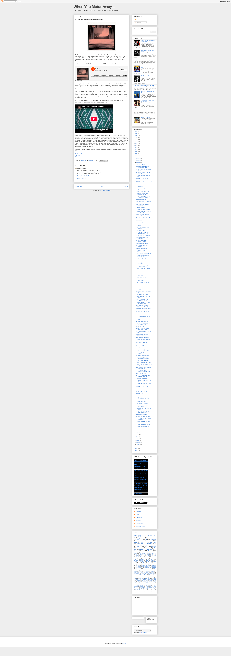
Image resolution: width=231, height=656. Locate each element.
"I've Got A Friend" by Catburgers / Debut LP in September (148, 76)
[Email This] (100, 161)
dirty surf (154, 584)
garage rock (146, 558)
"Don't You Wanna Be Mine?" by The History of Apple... (143, 312)
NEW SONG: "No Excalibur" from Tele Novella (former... (143, 324)
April (137, 438)
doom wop (142, 586)
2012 (136, 446)
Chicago (140, 564)
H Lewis (137, 514)
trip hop (154, 581)
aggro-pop (142, 587)
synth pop (139, 548)
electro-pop (150, 549)
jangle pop (150, 540)
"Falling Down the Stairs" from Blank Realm (142, 228)
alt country (138, 568)
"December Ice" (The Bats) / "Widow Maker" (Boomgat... (143, 358)
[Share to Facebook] (105, 161)
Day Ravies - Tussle (140, 164)
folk (143, 551)
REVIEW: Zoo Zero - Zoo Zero (143, 416)
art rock (142, 559)
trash (153, 589)
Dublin (147, 572)
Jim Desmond (139, 517)
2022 (136, 139)
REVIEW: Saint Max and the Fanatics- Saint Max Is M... (142, 241)
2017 (136, 149)
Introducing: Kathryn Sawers (142, 355)
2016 (136, 151)
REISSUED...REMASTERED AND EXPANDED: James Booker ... (143, 315)
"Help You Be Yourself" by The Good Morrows (142, 279)
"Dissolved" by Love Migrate (142, 294)
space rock (136, 574)
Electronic (150, 551)
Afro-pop (137, 582)
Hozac (147, 586)
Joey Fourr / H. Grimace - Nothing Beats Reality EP (143, 185)
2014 (136, 155)
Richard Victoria (139, 523)
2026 (136, 131)
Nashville (136, 555)
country (149, 562)
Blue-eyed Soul (143, 574)
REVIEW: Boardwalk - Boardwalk (143, 284)
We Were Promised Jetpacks (141, 589)
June (137, 434)
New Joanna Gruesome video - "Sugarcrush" (143, 238)
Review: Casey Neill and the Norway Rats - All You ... (142, 300)
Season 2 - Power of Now (146, 117)
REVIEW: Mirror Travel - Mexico (143, 268)
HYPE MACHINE (141, 460)
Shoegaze (149, 543)
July (137, 432)
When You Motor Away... (94, 7)
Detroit (137, 569)
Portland (149, 555)
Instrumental (146, 571)
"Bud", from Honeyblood (141, 391)
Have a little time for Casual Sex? (143, 253)
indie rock (152, 536)
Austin (137, 565)
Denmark (142, 561)
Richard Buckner (139, 585)
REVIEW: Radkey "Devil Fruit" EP (143, 426)
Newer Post (78, 186)
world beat (140, 578)
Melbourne (153, 539)
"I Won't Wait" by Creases (141, 389)
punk (144, 545)
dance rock (136, 572)
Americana (142, 552)
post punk (136, 545)
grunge (152, 569)
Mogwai (139, 581)
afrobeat (151, 580)
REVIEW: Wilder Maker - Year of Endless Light (143, 221)
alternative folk (152, 564)
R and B (142, 582)
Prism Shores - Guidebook (141, 485)
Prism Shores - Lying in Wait (141, 487)
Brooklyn (136, 560)
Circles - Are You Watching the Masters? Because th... (142, 329)
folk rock (141, 549)
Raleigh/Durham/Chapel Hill (148, 573)
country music (145, 577)
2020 (136, 143)
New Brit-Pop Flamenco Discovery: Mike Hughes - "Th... (144, 262)
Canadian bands (152, 574)
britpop (152, 571)
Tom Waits (154, 588)
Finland (135, 552)
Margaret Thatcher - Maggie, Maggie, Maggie (144, 59)
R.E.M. (147, 582)
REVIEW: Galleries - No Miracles (143, 235)
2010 (136, 450)
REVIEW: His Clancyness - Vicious (144, 362)
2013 (136, 157)
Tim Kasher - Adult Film (141, 373)
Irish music (148, 585)
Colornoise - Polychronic (141, 378)
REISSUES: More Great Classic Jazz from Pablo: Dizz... (143, 376)
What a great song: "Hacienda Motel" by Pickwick (142, 205)
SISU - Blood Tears (140, 230)
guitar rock (153, 542)
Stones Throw (145, 580)
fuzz (155, 555)
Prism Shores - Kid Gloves (141, 483)
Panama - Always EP (140, 207)
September (138, 429)
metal (135, 578)
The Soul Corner (139, 556)
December (138, 158)
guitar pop (142, 538)
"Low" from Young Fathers (142, 243)
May (137, 436)
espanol (150, 579)
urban (142, 588)
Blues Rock (150, 559)
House (140, 571)
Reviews (136, 551)
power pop (140, 543)
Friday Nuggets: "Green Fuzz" (143, 282)
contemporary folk (150, 587)
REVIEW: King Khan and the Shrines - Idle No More (142, 387)
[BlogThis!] (102, 161)
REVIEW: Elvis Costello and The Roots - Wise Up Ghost (143, 197)
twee (139, 562)
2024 (136, 135)
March (138, 440)
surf (152, 554)
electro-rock (149, 561)
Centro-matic (145, 566)
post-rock (144, 579)
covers (152, 572)
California (147, 554)
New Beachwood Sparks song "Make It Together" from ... (142, 349)
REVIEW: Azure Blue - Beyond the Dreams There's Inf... (143, 265)
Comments (138, 22)
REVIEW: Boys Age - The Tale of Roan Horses (143, 274)
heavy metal (136, 588)
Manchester (153, 566)
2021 (136, 141)
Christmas (136, 584)
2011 (136, 448)
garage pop (138, 554)
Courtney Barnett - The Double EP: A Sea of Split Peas (143, 303)
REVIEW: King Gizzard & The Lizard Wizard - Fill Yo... (142, 412)
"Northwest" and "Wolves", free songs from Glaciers (143, 400)
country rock (142, 553)
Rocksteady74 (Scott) (140, 526)
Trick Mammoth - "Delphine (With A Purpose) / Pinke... (143, 368)
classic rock (148, 584)
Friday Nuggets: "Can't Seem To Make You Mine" (143, 218)
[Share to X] (104, 161)
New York (150, 552)
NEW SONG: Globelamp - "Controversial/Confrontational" (143, 343)
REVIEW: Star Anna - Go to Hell (143, 209)
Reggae (135, 561)
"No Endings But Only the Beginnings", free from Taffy (143, 371)
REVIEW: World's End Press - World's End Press (142, 256)
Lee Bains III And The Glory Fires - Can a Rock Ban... (143, 212)
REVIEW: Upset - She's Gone (142, 191)
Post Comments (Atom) (105, 190)
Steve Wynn (141, 584)
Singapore (138, 575)
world (138, 580)
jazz (146, 564)
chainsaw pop (151, 575)
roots (142, 569)
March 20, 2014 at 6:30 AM (83, 175)
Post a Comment (81, 178)
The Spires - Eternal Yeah (141, 414)
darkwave (154, 578)
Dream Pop (144, 542)
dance (139, 558)
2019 (136, 145)
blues (144, 562)
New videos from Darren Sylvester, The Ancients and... (144, 309)
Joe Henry (147, 578)
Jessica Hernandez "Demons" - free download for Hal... (143, 167)
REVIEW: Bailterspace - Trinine (143, 424)
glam (139, 566)
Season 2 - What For (139, 477)
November (138, 160)
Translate (145, 632)
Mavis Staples (147, 588)
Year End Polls (139, 567)
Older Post (125, 186)
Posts (137, 20)
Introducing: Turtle (140, 326)
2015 (136, 153)
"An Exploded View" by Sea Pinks (143, 272)
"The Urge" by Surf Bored (141, 286)
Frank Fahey (138, 511)
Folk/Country (136, 573)
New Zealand (152, 545)
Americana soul (137, 577)
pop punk (142, 555)
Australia (139, 539)
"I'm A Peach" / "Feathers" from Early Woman (143, 346)
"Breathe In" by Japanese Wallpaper (141, 251)
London (148, 548)
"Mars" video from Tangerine (142, 270)
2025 (136, 133)
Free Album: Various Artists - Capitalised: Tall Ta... (142, 194)
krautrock (152, 577)
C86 (147, 569)
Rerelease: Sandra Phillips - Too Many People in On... (143, 406)
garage (135, 542)
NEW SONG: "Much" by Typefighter (141, 246)
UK (146, 539)
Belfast (135, 571)
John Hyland (138, 520)
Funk (147, 560)
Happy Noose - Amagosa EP (142, 403)
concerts (152, 582)
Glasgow (153, 546)
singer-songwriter (152, 553)
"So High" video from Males (142, 248)
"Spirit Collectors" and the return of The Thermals (148, 41)
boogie (144, 575)
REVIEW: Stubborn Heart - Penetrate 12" (142, 394)
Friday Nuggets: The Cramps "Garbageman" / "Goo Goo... (143, 397)
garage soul (138, 579)
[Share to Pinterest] (107, 161)
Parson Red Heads (147, 581)
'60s (155, 568)
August (138, 430)
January (138, 444)
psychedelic (140, 540)
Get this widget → (138, 493)
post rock (154, 567)
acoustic (142, 560)
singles (135, 553)
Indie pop (137, 536)
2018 (136, 147)
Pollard (147, 556)
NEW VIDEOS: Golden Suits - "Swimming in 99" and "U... (142, 306)
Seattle (139, 546)
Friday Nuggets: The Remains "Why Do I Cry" (142, 335)
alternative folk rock (145, 565)
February (138, 442)
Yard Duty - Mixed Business (142, 321)
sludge (149, 589)
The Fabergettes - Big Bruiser (142, 337)
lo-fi (146, 546)
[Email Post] (97, 160)
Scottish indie (152, 538)
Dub (142, 572)
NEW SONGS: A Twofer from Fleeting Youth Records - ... (142, 233)
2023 (136, 137)
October (138, 162)
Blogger (124, 643)
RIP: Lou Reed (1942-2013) (142, 199)
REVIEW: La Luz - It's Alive (142, 360)
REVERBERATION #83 (141, 277)
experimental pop (147, 568)
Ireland (152, 560)
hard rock (147, 567)
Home (101, 186)
